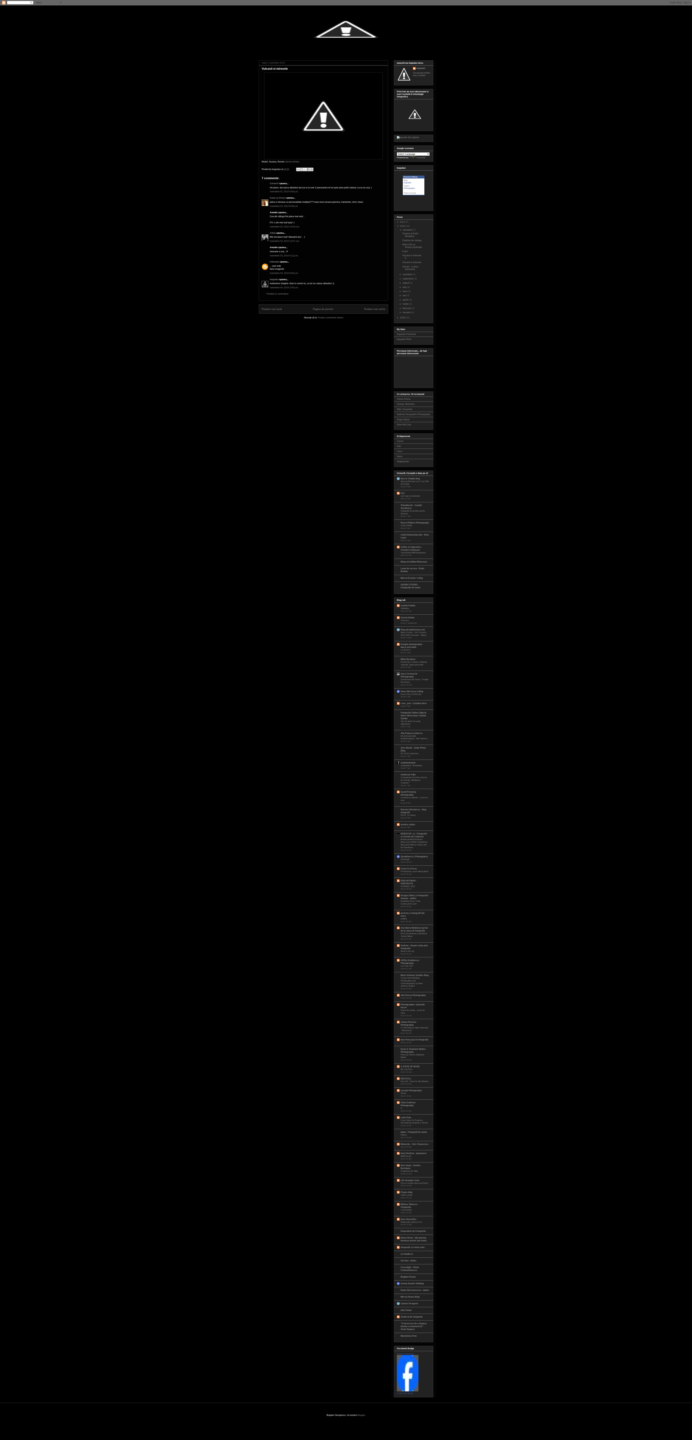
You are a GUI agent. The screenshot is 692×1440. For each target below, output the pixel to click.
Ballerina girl (406, 1156)
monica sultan (408, 824)
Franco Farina (404, 399)
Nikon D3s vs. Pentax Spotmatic (412, 245)
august (406, 283)
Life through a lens (410, 1180)
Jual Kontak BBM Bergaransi (413, 553)
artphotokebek (408, 763)
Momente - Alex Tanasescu (414, 1144)
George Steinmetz (405, 404)
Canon (400, 441)
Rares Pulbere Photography (415, 522)
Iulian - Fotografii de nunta (414, 1132)
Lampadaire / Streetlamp (411, 765)
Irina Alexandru (408, 1219)
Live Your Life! (407, 966)
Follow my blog (410, 193)
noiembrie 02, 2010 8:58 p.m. (284, 206)
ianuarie (407, 312)
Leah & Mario (406, 525)
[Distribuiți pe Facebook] (308, 169)
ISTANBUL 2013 (408, 886)
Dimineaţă (405, 859)
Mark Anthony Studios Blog (415, 975)
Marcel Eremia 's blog (412, 578)
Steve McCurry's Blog (412, 691)
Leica (399, 451)
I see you (405, 620)
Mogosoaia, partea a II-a (411, 1222)
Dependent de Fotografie (413, 1231)
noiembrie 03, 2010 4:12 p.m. (284, 255)
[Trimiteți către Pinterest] (311, 169)
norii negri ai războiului (410, 496)
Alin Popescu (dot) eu (411, 733)
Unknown (274, 262)
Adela (273, 233)
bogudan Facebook (406, 334)
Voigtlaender (403, 461)
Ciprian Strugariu (409, 1303)
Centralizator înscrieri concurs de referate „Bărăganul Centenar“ (414, 780)
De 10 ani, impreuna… (410, 753)
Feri (403, 493)
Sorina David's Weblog (412, 1283)
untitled (404, 919)
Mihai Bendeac (408, 659)
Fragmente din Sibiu (409, 1171)
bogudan (274, 279)
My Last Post (406, 1069)
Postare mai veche (374, 309)
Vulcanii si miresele (275, 68)
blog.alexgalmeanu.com (413, 629)
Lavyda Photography (411, 1090)
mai (404, 295)
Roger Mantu (403, 419)
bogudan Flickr (404, 339)
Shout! (403, 1093)
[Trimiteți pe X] (305, 169)
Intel (399, 446)
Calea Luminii (406, 1195)
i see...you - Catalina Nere (414, 703)
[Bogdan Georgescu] (407, 1390)
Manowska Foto (409, 1336)
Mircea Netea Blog (410, 1297)
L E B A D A (405, 650)
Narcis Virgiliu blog (410, 478)
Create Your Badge (405, 1393)
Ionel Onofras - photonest (413, 1153)
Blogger (361, 1415)
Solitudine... (406, 608)
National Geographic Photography (413, 414)
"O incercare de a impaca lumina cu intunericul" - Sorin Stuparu (414, 1326)
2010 (402, 226)
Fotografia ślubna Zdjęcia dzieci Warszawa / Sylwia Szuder (413, 715)
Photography (409, 188)
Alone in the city (407, 951)
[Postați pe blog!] (301, 169)
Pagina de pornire (323, 309)
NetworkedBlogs (410, 177)
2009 (402, 317)
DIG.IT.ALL (406, 1078)
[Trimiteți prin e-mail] (298, 169)
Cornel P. (274, 183)
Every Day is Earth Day (411, 694)
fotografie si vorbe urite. (413, 1247)
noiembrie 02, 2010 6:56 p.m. (284, 191)
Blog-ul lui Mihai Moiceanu (414, 562)
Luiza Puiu (406, 1117)
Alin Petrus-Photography (413, 995)
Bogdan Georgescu (405, 1354)
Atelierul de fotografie (412, 1317)
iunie (405, 291)
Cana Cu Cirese (409, 868)
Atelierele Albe (408, 774)
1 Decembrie (406, 1210)
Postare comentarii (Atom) (330, 317)
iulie (405, 287)
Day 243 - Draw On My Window (414, 1081)
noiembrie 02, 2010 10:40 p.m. (285, 226)
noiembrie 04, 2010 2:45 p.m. (284, 287)
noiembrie (407, 230)
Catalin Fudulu (408, 605)
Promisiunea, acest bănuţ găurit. (415, 871)
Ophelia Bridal (292, 161)
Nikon (400, 456)
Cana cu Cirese (278, 198)
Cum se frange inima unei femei (414, 1183)
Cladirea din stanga (412, 240)
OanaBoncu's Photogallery (414, 856)
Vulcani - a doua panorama (410, 267)
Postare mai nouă (272, 309)
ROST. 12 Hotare (408, 815)
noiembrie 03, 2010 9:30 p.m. (284, 273)
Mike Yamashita (404, 409)
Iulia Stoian (406, 1310)
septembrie (408, 278)
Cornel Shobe (407, 617)
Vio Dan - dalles (408, 1260)
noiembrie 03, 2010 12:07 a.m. (285, 241)
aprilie (406, 300)
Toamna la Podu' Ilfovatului (410, 234)
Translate (420, 157)
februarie (407, 308)
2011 (402, 222)
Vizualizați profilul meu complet (421, 74)
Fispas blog (406, 1192)
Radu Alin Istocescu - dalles (415, 1290)
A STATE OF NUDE (410, 1066)
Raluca (404, 1135)
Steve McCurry (404, 424)
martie (406, 304)
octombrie (407, 274)
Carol (405, 251)
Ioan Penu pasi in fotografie (414, 1039)
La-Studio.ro (407, 1254)
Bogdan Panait (408, 1277)
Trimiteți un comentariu (277, 294)
